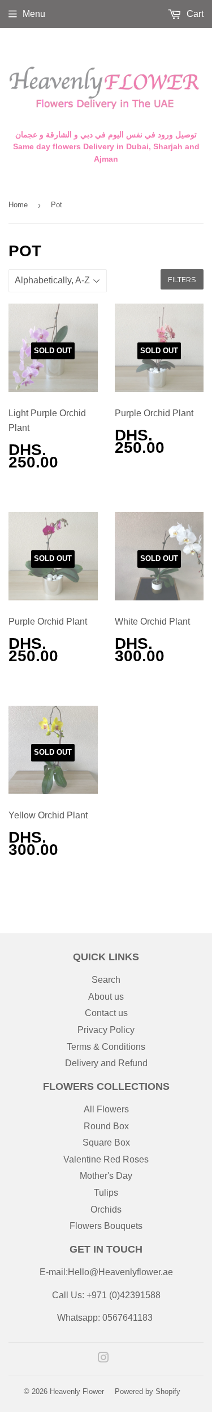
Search (106, 980)
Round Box (106, 1126)
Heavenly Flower (77, 1391)
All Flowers (106, 1109)
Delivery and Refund (106, 1063)
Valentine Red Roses (106, 1159)
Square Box (106, 1142)
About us (106, 996)
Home (18, 205)
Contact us (106, 1013)
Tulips (106, 1192)
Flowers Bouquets (106, 1226)
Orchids (106, 1209)
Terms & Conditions (106, 1047)
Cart (194, 14)
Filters (182, 279)
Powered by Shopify (147, 1391)
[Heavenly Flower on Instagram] (103, 1359)
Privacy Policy (106, 1030)
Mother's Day (106, 1176)
